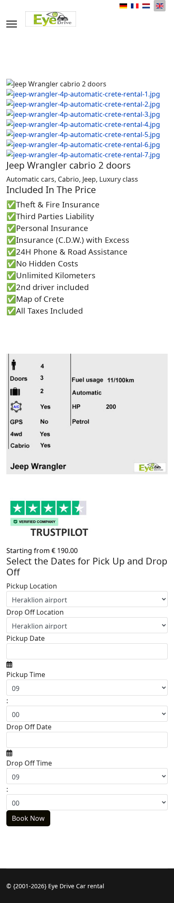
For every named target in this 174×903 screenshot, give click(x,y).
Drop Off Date (29, 726)
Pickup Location (31, 586)
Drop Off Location (35, 612)
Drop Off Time (29, 763)
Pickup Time (25, 674)
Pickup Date (25, 638)
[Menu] (11, 24)
